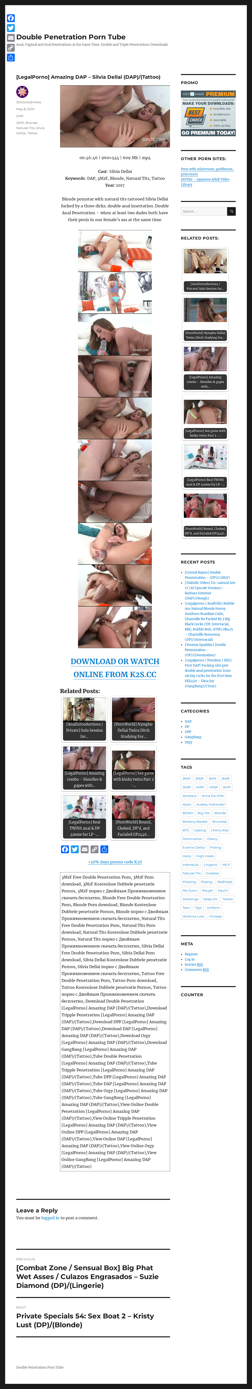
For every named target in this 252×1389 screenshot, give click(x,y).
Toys (198, 908)
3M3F (187, 787)
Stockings (190, 899)
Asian (187, 804)
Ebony (212, 839)
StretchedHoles (28, 102)
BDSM (188, 813)
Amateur (190, 796)
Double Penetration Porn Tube (71, 37)
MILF (226, 865)
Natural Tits (25, 128)
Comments (197, 970)
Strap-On (210, 899)
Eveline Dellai (194, 847)
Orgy (188, 742)
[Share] (11, 57)
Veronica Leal (193, 916)
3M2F (225, 778)
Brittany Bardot (195, 822)
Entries (194, 964)
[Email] (11, 38)
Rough (207, 890)
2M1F (186, 778)
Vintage (215, 916)
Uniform (213, 908)
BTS (186, 830)
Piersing (189, 882)
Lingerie (210, 865)
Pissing (206, 882)
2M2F (199, 778)
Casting (200, 830)
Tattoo (32, 133)
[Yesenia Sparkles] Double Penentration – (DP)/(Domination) (205, 650)
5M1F (227, 787)
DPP (188, 732)
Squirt (223, 890)
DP (187, 727)
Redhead (224, 882)
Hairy (187, 856)
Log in (190, 959)
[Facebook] (11, 18)
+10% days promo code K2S (115, 861)
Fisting (215, 847)
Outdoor (212, 873)
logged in (50, 1217)
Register (191, 954)
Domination (192, 839)
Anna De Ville (213, 796)
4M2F (213, 787)
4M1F (200, 787)
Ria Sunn (190, 890)
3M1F (20, 123)
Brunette (219, 822)
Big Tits (203, 813)
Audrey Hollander (210, 804)
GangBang (193, 737)
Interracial (191, 865)
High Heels (205, 856)
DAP (19, 116)
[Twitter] (11, 28)
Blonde (31, 123)
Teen (186, 908)
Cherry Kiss (219, 830)
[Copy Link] (11, 48)
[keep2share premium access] (208, 113)
